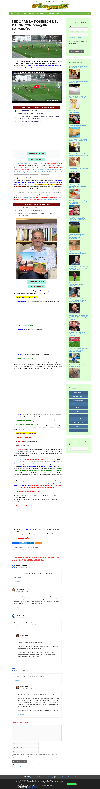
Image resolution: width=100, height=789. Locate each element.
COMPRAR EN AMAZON (36, 154)
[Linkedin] (30, 543)
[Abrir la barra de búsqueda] (89, 13)
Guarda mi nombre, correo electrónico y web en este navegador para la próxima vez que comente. (35, 756)
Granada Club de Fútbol (49, 199)
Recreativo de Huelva (44, 170)
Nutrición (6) (79, 418)
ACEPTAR (71, 784)
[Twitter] (23, 543)
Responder (17, 581)
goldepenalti (34, 777)
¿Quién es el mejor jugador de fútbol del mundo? (26, 547)
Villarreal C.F (56, 170)
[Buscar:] (78, 449)
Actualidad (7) (78, 411)
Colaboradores (41, 13)
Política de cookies (76, 777)
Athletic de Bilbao (47, 172)
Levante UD (34, 174)
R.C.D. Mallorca (24, 174)
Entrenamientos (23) (78, 392)
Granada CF (45, 174)
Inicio (12, 13)
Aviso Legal (50, 777)
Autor (17, 13)
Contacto (59, 13)
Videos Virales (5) (78, 422)
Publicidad (42, 777)
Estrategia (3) (78, 430)
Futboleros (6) (78, 415)
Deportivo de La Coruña (31, 172)
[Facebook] (15, 543)
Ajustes (80, 784)
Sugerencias (51, 13)
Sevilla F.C (17, 172)
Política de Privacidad (75, 37)
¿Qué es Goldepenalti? (28, 13)
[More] (38, 543)
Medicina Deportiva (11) (78, 403)
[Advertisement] (36, 313)
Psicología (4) (78, 426)
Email (71, 26)
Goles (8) (78, 407)
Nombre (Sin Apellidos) (76, 32)
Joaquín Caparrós (24, 163)
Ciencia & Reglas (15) (78, 400)
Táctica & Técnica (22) (78, 396)
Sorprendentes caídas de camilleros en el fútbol (26, 549)
